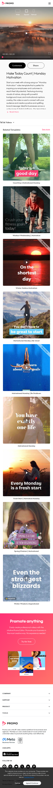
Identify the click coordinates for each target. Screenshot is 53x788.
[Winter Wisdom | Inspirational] (26, 578)
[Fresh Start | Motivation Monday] (26, 472)
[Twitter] (22, 767)
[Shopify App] (26, 754)
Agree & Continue (32, 783)
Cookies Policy (29, 777)
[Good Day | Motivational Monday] (26, 157)
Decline (17, 783)
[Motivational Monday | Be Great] (26, 315)
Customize (17, 65)
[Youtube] (16, 767)
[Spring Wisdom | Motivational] (26, 525)
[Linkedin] (28, 767)
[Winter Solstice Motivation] (26, 262)
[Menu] (49, 3)
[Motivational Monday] (26, 420)
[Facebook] (8, 740)
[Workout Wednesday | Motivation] (26, 209)
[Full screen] (50, 53)
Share (36, 65)
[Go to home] (8, 3)
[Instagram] (20, 740)
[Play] (26, 33)
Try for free (26, 641)
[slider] (2, 57)
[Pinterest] (34, 767)
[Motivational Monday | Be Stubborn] (26, 367)
